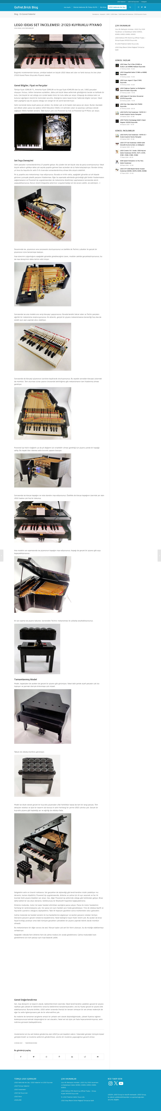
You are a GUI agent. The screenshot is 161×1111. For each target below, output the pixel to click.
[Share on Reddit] (85, 1057)
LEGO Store (18, 1096)
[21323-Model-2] (59, 51)
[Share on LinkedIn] (72, 1057)
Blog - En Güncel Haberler (24, 14)
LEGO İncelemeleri (28, 28)
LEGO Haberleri (121, 1)
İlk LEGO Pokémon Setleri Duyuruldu (127, 44)
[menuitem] (121, 1)
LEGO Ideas (17, 28)
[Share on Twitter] (33, 1057)
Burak (35, 1043)
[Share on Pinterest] (59, 1057)
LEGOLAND (17, 1100)
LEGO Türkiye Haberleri (21, 1086)
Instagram (144, 1)
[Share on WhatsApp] (46, 1057)
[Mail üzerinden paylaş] (97, 1057)
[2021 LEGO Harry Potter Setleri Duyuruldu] (1, 556)
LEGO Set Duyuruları (133, 1)
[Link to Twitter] (141, 7)
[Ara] (130, 7)
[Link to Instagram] (138, 7)
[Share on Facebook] (20, 1057)
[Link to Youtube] (145, 7)
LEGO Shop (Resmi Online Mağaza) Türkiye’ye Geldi (129, 48)
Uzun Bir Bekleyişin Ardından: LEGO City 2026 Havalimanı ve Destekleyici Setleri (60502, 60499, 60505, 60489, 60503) (130, 31)
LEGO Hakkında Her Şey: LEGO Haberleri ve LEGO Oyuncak (33, 1082)
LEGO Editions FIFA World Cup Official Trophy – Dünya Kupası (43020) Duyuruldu (130, 39)
